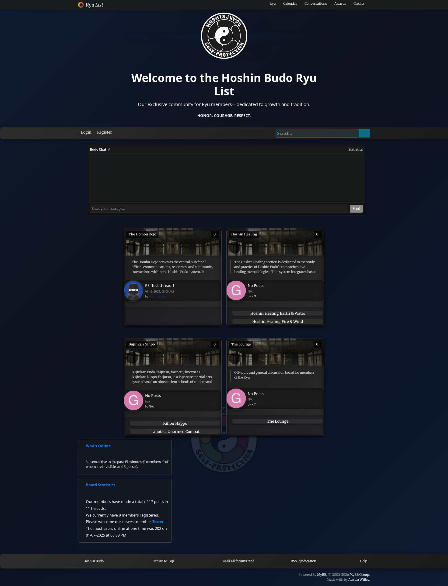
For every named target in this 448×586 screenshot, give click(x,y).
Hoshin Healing (244, 234)
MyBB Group (359, 574)
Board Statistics (100, 484)
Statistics (355, 149)
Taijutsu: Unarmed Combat (175, 431)
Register (104, 132)
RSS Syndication (303, 561)
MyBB (321, 574)
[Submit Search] (365, 133)
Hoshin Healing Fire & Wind (277, 321)
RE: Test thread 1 (160, 285)
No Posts (256, 285)
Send (356, 209)
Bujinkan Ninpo (142, 344)
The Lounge (241, 344)
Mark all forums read (237, 561)
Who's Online (98, 445)
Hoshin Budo (93, 561)
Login (85, 132)
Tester (158, 521)
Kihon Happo (175, 423)
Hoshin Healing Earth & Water (277, 313)
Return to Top (163, 561)
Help (363, 561)
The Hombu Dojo (142, 234)
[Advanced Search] (360, 133)
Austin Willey (157, 296)
